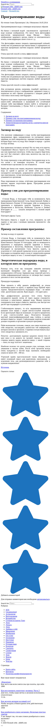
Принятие (10, 642)
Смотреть (9, 648)
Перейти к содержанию (10, 2)
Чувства (9, 661)
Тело (7, 655)
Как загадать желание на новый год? (16, 701)
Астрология (10, 614)
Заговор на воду (12, 116)
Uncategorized (11, 612)
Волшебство (11, 618)
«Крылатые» (6, 682)
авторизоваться (43, 599)
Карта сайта (10, 669)
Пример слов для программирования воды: (23, 118)
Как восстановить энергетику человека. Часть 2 (20, 691)
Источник (5, 367)
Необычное (10, 633)
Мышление (10, 631)
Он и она (9, 636)
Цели (8, 659)
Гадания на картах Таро (15, 621)
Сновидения (11, 651)
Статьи (8, 653)
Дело (8, 623)
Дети (8, 627)
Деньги (9, 625)
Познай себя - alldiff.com (11, 9)
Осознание (10, 638)
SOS (7, 610)
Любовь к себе (11, 629)
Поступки (10, 640)
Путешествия (11, 644)
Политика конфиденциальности (19, 674)
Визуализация (11, 616)
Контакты (10, 672)
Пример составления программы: (19, 121)
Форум (8, 657)
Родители (9, 646)
